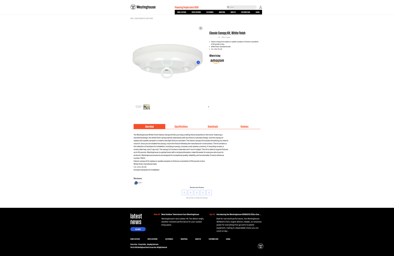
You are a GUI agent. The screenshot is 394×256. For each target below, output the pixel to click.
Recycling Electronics (152, 244)
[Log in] (260, 7)
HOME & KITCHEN (181, 12)
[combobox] (243, 7)
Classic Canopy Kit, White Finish (144, 18)
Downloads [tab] (213, 126)
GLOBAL (258, 12)
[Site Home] (143, 7)
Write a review (226, 37)
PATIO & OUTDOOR (196, 12)
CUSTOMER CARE (245, 12)
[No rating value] (213, 37)
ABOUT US (233, 12)
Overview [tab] (149, 126)
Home (131, 18)
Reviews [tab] (245, 126)
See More (138, 229)
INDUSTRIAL (222, 12)
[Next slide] (198, 62)
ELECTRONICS (209, 12)
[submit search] (228, 7)
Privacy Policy (142, 244)
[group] (138, 107)
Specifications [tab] (181, 126)
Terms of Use (133, 244)
